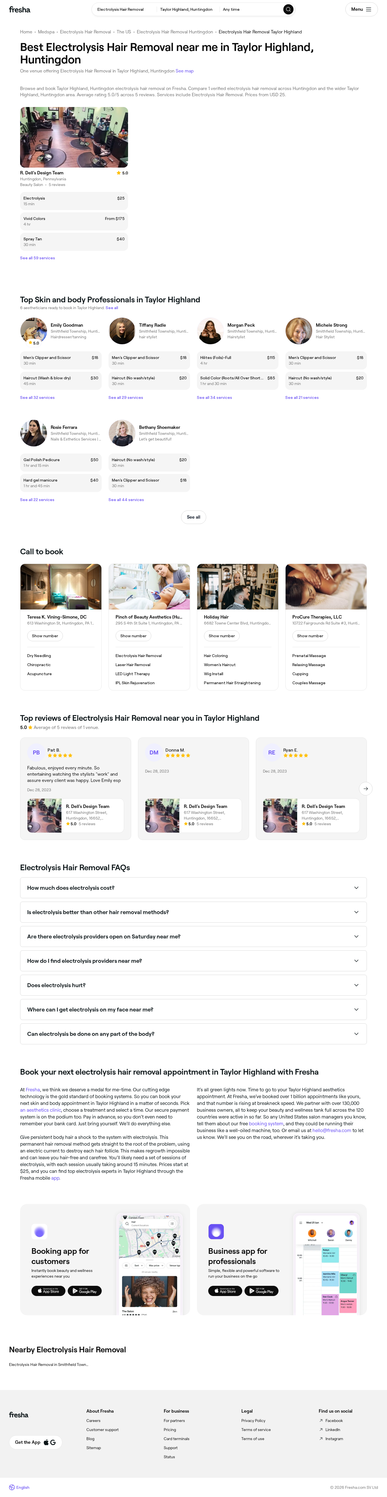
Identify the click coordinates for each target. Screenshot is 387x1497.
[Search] (288, 9)
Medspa (46, 31)
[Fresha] (19, 9)
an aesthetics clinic (40, 1110)
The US (124, 31)
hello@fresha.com (331, 1130)
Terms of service (256, 1429)
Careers (93, 1420)
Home (26, 31)
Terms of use (252, 1438)
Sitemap (93, 1447)
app (55, 1178)
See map (185, 71)
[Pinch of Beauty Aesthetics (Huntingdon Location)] (149, 627)
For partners (174, 1420)
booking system (266, 1123)
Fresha (33, 1089)
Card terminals (177, 1438)
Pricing (170, 1429)
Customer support (102, 1429)
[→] (366, 788)
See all (193, 517)
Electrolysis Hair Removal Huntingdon (175, 31)
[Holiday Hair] (237, 627)
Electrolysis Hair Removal (85, 31)
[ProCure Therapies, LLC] (326, 627)
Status (169, 1457)
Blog (90, 1438)
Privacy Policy (253, 1420)
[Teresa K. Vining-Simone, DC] (60, 627)
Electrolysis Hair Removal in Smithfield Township (49, 1364)
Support (171, 1447)
